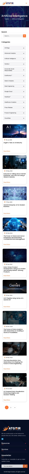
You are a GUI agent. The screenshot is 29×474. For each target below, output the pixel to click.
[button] (25, 466)
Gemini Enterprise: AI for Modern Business (14, 205)
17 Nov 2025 (9, 202)
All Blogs (7, 48)
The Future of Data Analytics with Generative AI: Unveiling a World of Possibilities (14, 330)
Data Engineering (9, 86)
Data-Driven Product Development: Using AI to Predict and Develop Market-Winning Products (15, 269)
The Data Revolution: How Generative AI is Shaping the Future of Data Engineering (13, 361)
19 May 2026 (9, 171)
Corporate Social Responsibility (9, 69)
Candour (7, 64)
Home (7, 19)
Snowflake (8, 118)
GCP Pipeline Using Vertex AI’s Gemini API (13, 299)
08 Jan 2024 (9, 264)
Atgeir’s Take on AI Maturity (13, 143)
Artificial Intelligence (10, 58)
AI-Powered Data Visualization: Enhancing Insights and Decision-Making (14, 393)
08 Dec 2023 (9, 326)
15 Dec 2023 (9, 295)
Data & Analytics (9, 81)
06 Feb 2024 (9, 233)
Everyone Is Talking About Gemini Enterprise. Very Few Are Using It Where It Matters (15, 175)
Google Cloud (8, 91)
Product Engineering (10, 113)
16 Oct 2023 (9, 388)
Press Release (8, 107)
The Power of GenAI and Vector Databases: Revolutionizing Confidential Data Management (14, 237)
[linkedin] (2, 439)
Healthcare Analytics (10, 102)
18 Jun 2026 (9, 140)
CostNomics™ (8, 75)
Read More (7, 151)
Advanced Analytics (10, 53)
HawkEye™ (8, 97)
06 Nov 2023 (9, 357)
